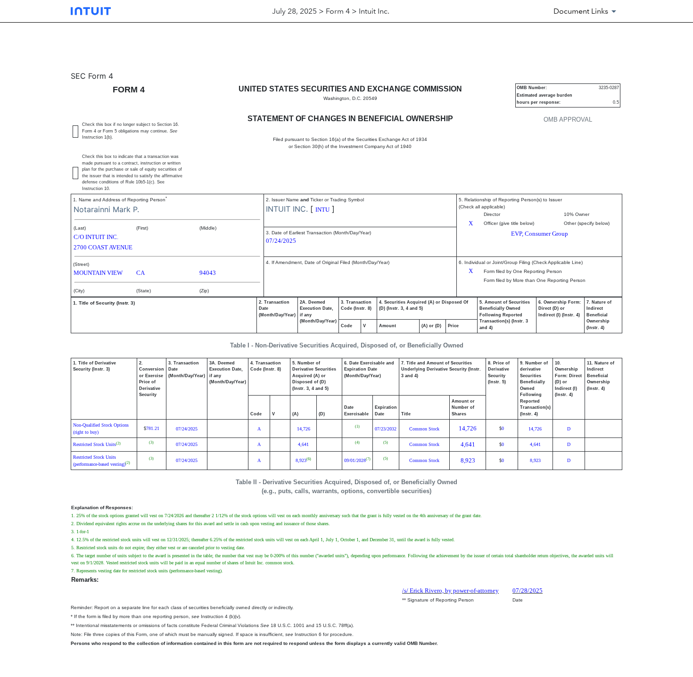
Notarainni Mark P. (106, 209)
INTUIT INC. (287, 209)
